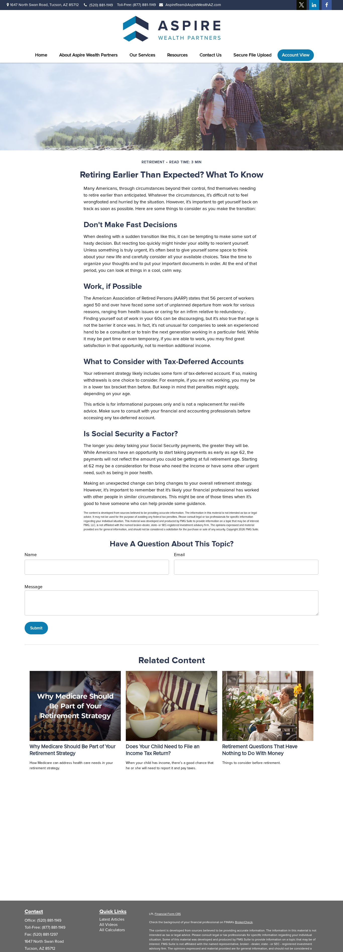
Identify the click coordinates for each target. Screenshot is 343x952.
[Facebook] (327, 5)
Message (33, 587)
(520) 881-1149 (101, 5)
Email (179, 555)
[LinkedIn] (314, 5)
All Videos (108, 925)
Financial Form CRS (168, 914)
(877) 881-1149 (144, 5)
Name (31, 555)
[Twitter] (302, 5)
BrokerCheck (244, 922)
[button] (41, 55)
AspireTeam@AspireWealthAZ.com (193, 5)
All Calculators (112, 930)
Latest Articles (111, 919)
